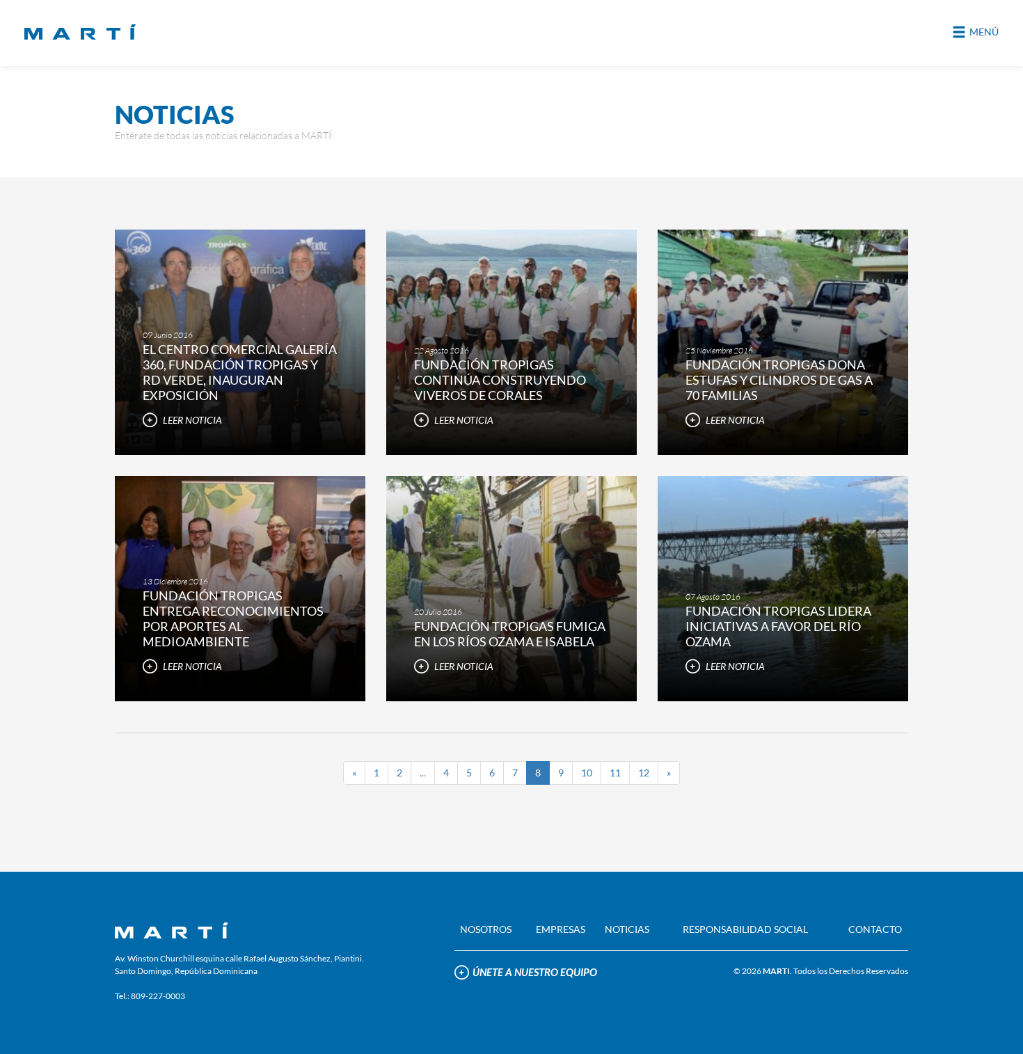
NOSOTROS (486, 929)
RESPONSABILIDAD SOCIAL (745, 929)
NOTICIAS (627, 929)
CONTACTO (875, 929)
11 (615, 772)
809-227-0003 (158, 996)
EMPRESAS (560, 929)
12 (643, 772)
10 (586, 772)
